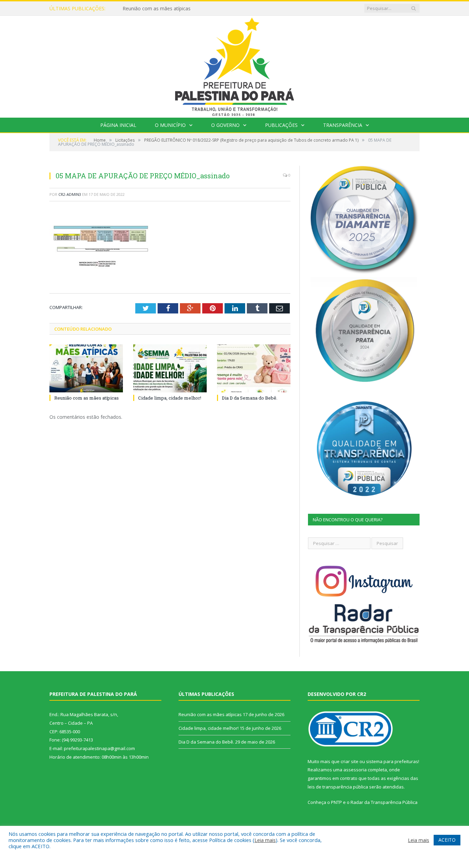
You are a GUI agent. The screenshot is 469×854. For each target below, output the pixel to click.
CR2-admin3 (69, 194)
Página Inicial (118, 125)
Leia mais (265, 840)
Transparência (342, 125)
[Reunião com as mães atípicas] (86, 368)
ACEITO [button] (447, 840)
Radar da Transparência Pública (384, 802)
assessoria (355, 770)
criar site (349, 761)
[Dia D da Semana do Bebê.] (253, 368)
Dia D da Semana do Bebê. (249, 398)
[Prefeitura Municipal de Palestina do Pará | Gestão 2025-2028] (234, 65)
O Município (170, 125)
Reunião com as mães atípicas (86, 398)
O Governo (225, 125)
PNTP (336, 802)
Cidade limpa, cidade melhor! (154, 8)
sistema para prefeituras (392, 761)
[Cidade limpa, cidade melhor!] (170, 368)
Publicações (281, 125)
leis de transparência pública (338, 787)
